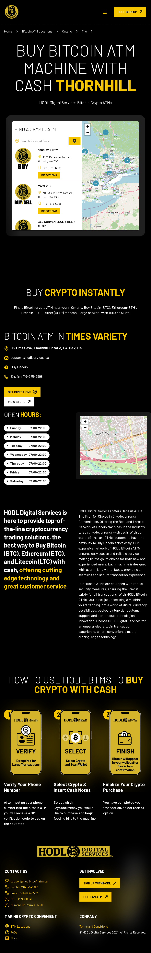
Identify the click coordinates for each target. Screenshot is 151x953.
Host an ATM (92, 897)
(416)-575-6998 (52, 168)
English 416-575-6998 (27, 376)
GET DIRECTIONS (19, 392)
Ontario (67, 31)
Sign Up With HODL (97, 883)
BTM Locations (20, 926)
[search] (74, 141)
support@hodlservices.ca (30, 357)
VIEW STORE (16, 402)
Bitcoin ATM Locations (37, 31)
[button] (123, 197)
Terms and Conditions (93, 926)
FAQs (13, 932)
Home (8, 31)
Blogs (14, 938)
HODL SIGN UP (127, 12)
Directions (49, 175)
